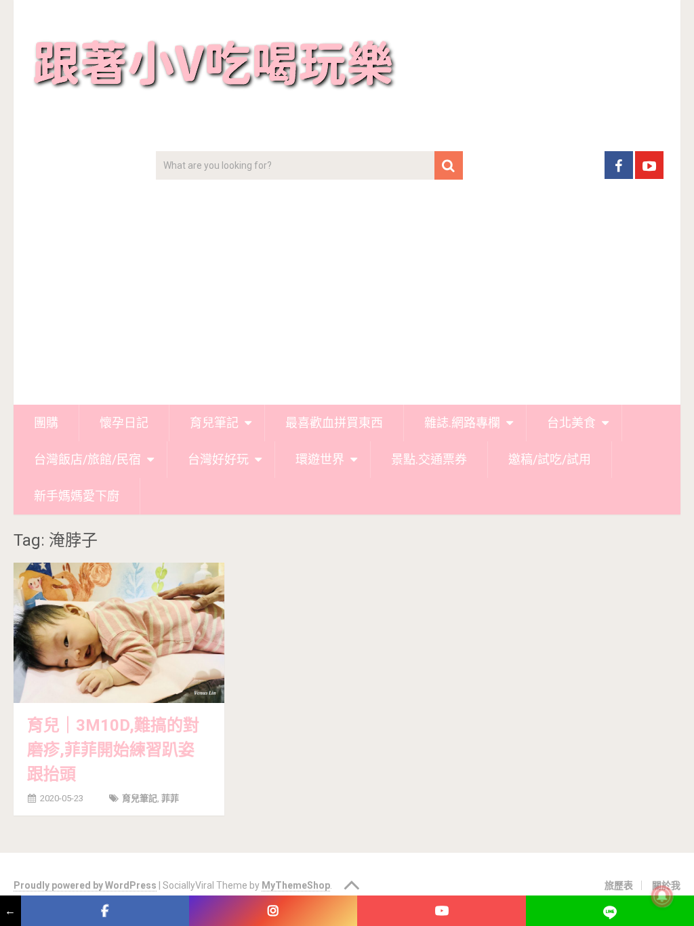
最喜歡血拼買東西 (334, 423)
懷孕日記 (124, 423)
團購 (46, 423)
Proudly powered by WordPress (85, 885)
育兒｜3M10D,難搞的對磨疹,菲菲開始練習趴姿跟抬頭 (113, 750)
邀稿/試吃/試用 (549, 459)
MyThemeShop (296, 885)
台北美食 (571, 423)
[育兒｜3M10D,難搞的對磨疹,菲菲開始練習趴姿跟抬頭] (119, 633)
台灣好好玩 (218, 459)
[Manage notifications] (662, 896)
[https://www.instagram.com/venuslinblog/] (273, 910)
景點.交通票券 (429, 459)
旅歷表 (619, 885)
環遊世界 (319, 459)
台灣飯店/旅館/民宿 (87, 459)
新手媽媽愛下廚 (76, 496)
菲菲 (170, 798)
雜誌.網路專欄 (462, 423)
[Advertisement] (347, 303)
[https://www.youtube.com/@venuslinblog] (441, 910)
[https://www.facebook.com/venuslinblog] (105, 910)
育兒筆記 (214, 423)
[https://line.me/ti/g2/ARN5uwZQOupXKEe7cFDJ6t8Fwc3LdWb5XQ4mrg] (610, 910)
